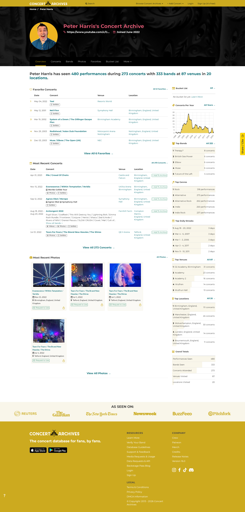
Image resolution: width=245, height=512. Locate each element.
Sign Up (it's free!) (206, 3)
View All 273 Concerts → (99, 247)
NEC (100, 140)
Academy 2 (180, 278)
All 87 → (211, 259)
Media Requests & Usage (141, 456)
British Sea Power (184, 156)
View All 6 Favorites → (98, 153)
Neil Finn (54, 110)
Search (91, 3)
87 (213, 376)
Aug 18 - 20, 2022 (183, 228)
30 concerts (209, 324)
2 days (211, 245)
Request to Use (42, 308)
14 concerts (209, 284)
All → (212, 88)
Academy (179, 272)
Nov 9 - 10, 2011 (182, 251)
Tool (52, 101)
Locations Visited (181, 382)
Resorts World (105, 101)
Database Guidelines (138, 447)
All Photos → (162, 257)
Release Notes (180, 456)
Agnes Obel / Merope (57, 199)
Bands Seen (178, 364)
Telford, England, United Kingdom (142, 235)
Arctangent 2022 (54, 211)
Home (33, 9)
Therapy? (179, 150)
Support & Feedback (138, 452)
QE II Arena (124, 232)
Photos (82, 61)
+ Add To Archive (159, 175)
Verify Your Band (136, 442)
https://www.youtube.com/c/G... (88, 32)
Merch (175, 447)
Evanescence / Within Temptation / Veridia (68, 186)
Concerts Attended (182, 370)
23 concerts (209, 272)
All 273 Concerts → (160, 163)
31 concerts (209, 267)
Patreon (176, 442)
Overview (40, 61)
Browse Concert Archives (149, 3)
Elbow (178, 162)
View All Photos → (99, 373)
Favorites (96, 61)
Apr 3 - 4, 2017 (182, 245)
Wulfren (179, 284)
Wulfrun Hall (181, 290)
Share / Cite (242, 146)
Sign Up (131, 475)
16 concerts (209, 278)
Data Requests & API (138, 461)
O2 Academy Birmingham (188, 267)
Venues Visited (180, 376)
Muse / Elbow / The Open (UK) (65, 140)
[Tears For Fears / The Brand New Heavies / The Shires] (87, 275)
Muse (177, 168)
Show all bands (53, 223)
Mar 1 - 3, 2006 (182, 239)
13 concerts (209, 290)
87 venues (191, 74)
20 (213, 382)
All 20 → (211, 298)
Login (190, 3)
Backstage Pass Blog (138, 465)
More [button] (127, 61)
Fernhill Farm (125, 211)
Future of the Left (183, 174)
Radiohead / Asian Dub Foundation (68, 131)
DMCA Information (137, 496)
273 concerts (134, 74)
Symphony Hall (105, 110)
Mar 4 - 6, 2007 (182, 234)
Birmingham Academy (109, 119)
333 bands (166, 74)
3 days (211, 228)
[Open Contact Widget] (4, 496)
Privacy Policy (134, 492)
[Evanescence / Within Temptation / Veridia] (48, 275)
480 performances (89, 74)
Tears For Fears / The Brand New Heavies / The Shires (73, 232)
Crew (175, 437)
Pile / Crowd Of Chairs (57, 175)
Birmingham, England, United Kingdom (142, 178)
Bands (69, 61)
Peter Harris (46, 9)
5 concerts (209, 174)
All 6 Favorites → (160, 89)
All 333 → (210, 143)
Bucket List (112, 61)
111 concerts (209, 307)
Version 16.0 (178, 461)
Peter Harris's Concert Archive (103, 26)
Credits (176, 452)
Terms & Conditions (138, 487)
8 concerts (209, 150)
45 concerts (209, 316)
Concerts (56, 61)
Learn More (196, 97)
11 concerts (209, 342)
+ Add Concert (174, 3)
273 (213, 370)
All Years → (209, 105)
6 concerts (209, 156)
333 (213, 364)
